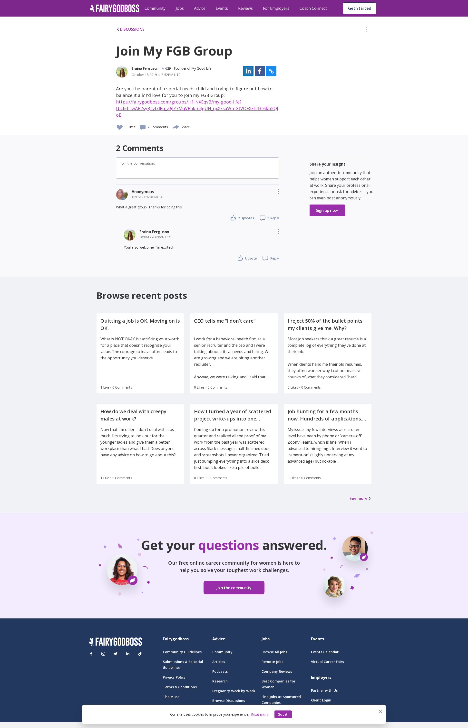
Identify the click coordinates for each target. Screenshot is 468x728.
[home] (114, 8)
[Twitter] (115, 654)
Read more (260, 714)
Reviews (245, 8)
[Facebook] (91, 654)
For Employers (276, 8)
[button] (366, 30)
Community (155, 8)
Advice (199, 8)
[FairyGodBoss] (115, 642)
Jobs (180, 8)
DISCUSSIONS (132, 29)
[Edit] (366, 30)
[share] (176, 126)
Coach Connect (313, 8)
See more (359, 498)
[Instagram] (103, 654)
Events (222, 8)
